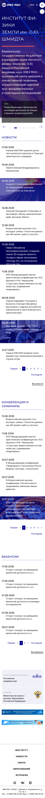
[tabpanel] (22, 112)
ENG (32, 5)
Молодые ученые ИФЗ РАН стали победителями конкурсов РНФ (24, 329)
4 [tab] (18, 127)
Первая (14, 368)
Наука (22, 762)
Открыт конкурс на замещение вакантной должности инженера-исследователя (23, 601)
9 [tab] (30, 127)
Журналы (22, 775)
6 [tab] (23, 127)
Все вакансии (37, 652)
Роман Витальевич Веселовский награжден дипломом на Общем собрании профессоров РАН (20, 110)
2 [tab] (12, 127)
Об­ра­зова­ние (21, 769)
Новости (21, 756)
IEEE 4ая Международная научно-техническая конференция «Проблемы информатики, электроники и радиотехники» (22, 509)
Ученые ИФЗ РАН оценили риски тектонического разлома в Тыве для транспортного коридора (24, 153)
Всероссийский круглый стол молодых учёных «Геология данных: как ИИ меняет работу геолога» (24, 231)
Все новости (37, 384)
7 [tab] (25, 127)
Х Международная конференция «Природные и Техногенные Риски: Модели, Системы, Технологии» (24, 466)
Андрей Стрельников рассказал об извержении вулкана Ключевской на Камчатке (24, 187)
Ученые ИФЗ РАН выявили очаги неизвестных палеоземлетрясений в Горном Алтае (24, 356)
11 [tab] (34, 127)
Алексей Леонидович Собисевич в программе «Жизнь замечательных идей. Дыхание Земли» (24, 214)
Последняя (36, 374)
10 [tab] (32, 127)
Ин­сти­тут (21, 750)
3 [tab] (15, 127)
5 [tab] (21, 127)
